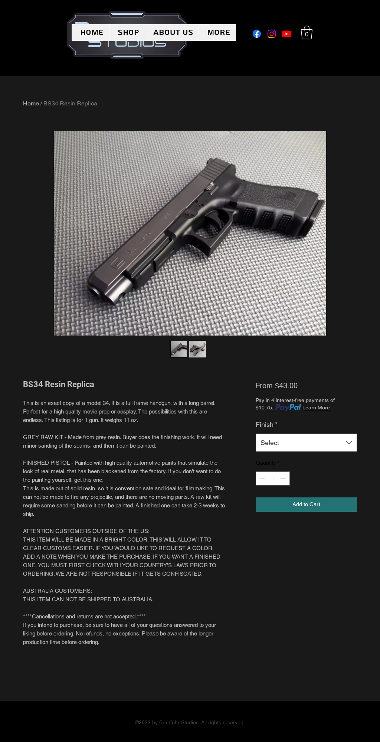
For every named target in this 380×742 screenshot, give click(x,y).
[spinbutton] (272, 479)
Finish (267, 424)
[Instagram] (271, 33)
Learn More (316, 408)
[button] (306, 32)
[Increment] (284, 479)
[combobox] (306, 443)
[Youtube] (286, 33)
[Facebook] (256, 33)
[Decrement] (262, 479)
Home (31, 103)
